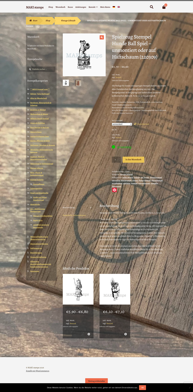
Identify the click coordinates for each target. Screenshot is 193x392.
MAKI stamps (34, 7)
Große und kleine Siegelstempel (40, 198)
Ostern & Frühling (37, 123)
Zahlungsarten (36, 248)
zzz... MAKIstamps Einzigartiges (37, 210)
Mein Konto (105, 7)
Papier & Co (37, 220)
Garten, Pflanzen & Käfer (40, 140)
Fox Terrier (145, 177)
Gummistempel (156, 177)
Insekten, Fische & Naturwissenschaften (38, 158)
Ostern (135, 180)
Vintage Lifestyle (68, 20)
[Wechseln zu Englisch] (119, 8)
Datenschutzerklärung (39, 244)
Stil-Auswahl (117, 120)
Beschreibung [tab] (69, 207)
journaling (116, 180)
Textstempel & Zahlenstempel (41, 163)
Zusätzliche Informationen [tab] (74, 215)
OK (142, 387)
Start (35, 20)
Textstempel (116, 186)
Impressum (34, 271)
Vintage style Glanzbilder (43, 216)
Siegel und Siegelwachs (39, 193)
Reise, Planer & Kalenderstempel (36, 173)
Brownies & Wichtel (38, 110)
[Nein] (189, 387)
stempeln (154, 183)
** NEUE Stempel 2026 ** (40, 89)
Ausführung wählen (88, 334)
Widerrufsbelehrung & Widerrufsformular (39, 238)
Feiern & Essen (36, 132)
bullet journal (127, 177)
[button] (102, 37)
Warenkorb (60, 7)
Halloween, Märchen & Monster (42, 145)
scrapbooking (117, 183)
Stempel (134, 183)
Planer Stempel (145, 180)
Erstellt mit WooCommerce (37, 370)
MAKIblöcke (35, 204)
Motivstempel (126, 180)
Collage (137, 177)
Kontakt (92, 7)
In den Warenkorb (133, 159)
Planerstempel (157, 180)
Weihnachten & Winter (39, 114)
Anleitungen (80, 7)
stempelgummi (144, 183)
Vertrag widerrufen (96, 381)
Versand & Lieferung (38, 257)
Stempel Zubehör (37, 179)
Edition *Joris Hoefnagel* (40, 94)
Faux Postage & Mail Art (39, 127)
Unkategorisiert (36, 188)
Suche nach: (151, 7)
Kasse (70, 7)
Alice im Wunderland (38, 98)
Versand (118, 77)
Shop (50, 7)
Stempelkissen (38, 184)
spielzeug (126, 183)
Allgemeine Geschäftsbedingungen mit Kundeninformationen (40, 264)
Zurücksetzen (143, 124)
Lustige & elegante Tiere (39, 136)
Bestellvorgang (36, 252)
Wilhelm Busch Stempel (39, 118)
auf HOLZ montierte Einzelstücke (41, 226)
